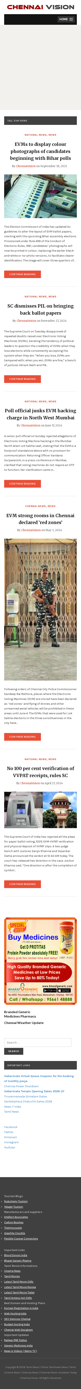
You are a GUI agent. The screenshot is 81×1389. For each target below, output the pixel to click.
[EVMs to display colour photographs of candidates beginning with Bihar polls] (40, 196)
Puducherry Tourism (16, 1201)
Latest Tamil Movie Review (20, 1287)
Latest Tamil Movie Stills (18, 1281)
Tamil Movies (12, 1276)
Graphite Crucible (14, 1233)
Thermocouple (13, 1227)
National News (36, 134)
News (52, 134)
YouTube (9, 1147)
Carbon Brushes (13, 1222)
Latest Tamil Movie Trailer (19, 1292)
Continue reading (25, 275)
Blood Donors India (15, 1255)
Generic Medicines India (18, 1345)
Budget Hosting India (17, 1324)
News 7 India (12, 1106)
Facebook (10, 1127)
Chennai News (35, 506)
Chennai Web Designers (18, 1329)
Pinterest (10, 1137)
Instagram (11, 1142)
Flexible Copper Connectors (21, 1238)
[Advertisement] (40, 67)
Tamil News (11, 1111)
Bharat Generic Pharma (17, 1260)
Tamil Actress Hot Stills (18, 1298)
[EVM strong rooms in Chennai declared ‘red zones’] (40, 609)
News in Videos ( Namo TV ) (20, 1351)
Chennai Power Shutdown (21, 1086)
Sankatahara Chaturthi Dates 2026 (28, 1101)
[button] (66, 19)
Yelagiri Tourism (13, 1206)
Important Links (18, 1065)
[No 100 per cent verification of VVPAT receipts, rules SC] (40, 809)
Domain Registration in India (21, 1308)
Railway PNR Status (15, 1340)
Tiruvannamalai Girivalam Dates (25, 1096)
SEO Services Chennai (17, 1319)
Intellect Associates (16, 1217)
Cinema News (12, 1270)
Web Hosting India (15, 1313)
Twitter (9, 1132)
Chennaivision (26, 166)
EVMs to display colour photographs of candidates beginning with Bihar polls (40, 151)
